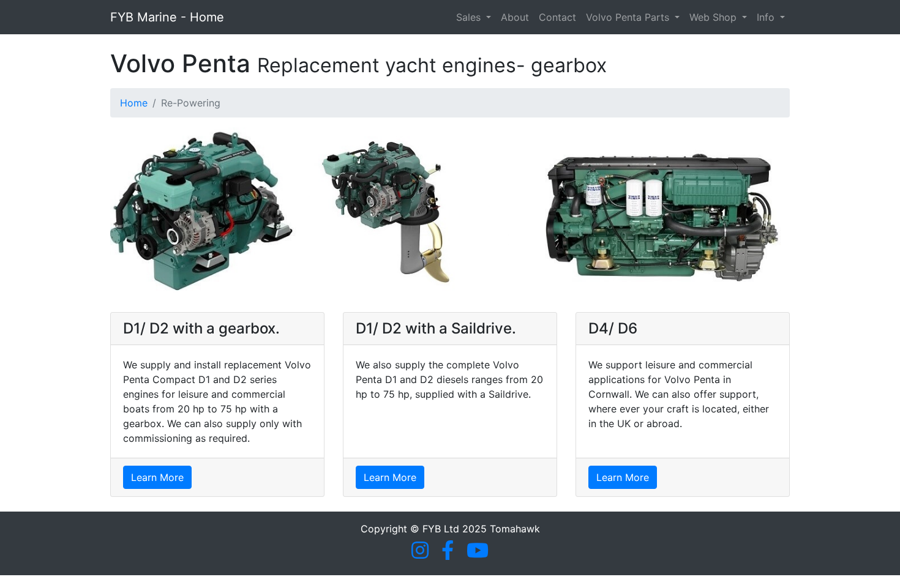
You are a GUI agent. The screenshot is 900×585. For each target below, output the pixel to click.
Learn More (157, 477)
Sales (470, 17)
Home (134, 103)
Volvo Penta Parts (629, 17)
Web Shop (714, 17)
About (515, 17)
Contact (557, 17)
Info (767, 17)
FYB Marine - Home (167, 17)
